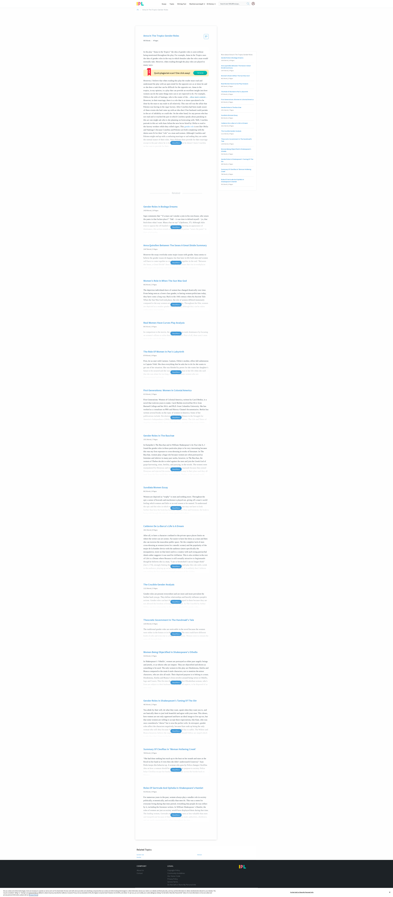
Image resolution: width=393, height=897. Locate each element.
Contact (140, 873)
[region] (196, 892)
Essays (164, 4)
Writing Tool (181, 4)
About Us (140, 870)
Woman (199, 855)
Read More (176, 227)
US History (210, 4)
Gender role (140, 855)
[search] (248, 4)
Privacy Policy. (33, 895)
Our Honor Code (173, 876)
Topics (172, 4)
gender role (189, 126)
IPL (138, 10)
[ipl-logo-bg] (141, 3)
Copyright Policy (173, 870)
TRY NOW (200, 73)
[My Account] (254, 4)
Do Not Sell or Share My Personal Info (301, 892)
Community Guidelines (176, 873)
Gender (139, 857)
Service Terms (172, 882)
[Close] (389, 892)
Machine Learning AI (196, 4)
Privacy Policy (172, 879)
